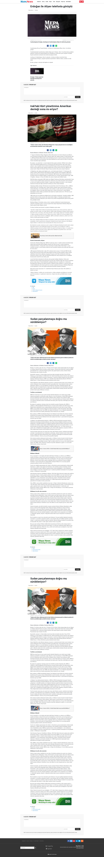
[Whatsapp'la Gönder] (56, 46)
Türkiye (36, 10)
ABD (33, 287)
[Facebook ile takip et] (68, 841)
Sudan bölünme (35, 550)
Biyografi (58, 1)
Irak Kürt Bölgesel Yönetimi (37, 290)
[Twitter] (50, 46)
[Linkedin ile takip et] (76, 841)
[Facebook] (48, 46)
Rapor (50, 1)
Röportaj (63, 1)
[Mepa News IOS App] (49, 848)
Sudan (33, 548)
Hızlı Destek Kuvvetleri (36, 549)
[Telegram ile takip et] (79, 841)
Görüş (43, 1)
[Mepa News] (26, 1)
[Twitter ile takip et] (71, 841)
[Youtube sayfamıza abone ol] (74, 841)
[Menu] (83, 2)
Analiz (47, 1)
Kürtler (33, 288)
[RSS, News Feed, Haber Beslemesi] (82, 841)
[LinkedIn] (53, 46)
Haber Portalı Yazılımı (53, 854)
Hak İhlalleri (68, 1)
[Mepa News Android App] (49, 846)
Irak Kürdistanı (35, 291)
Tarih (54, 1)
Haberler (39, 1)
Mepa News (30, 10)
